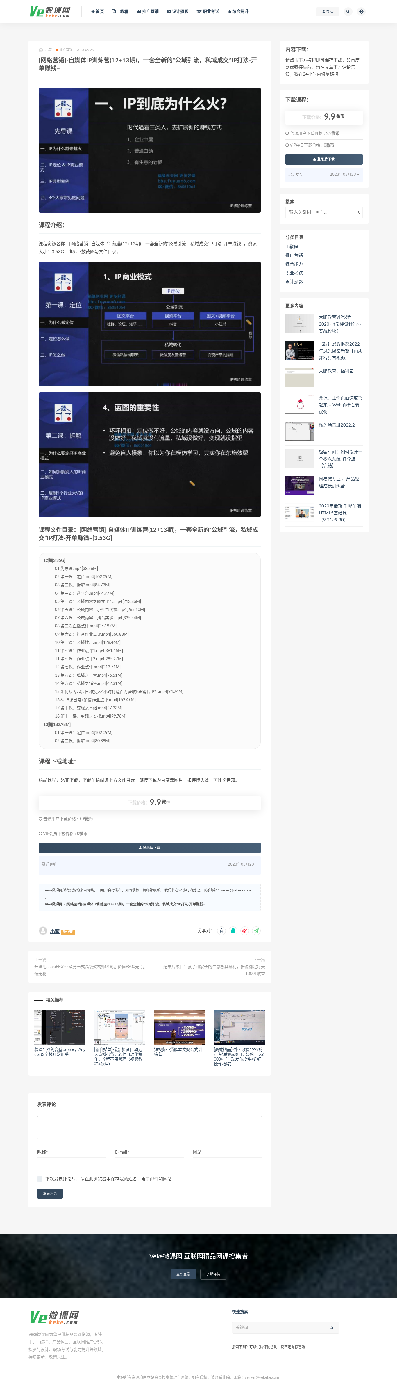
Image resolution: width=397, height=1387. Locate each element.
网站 (197, 1152)
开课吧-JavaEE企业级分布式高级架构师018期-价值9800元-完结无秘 (89, 970)
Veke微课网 (53, 904)
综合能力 (294, 264)
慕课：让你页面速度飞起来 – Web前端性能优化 (340, 405)
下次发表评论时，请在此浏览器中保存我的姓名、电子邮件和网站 (108, 1179)
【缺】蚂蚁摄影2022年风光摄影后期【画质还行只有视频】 (340, 351)
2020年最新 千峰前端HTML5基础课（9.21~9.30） (340, 513)
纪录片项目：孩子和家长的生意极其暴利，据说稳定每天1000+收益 (214, 970)
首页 (99, 12)
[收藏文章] (221, 930)
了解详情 (213, 1274)
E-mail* (122, 1152)
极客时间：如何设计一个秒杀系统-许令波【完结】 (340, 459)
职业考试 (210, 12)
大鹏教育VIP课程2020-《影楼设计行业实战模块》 (340, 324)
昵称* (42, 1152)
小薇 (55, 931)
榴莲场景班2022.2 (337, 425)
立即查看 (183, 1274)
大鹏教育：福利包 (336, 371)
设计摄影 (179, 12)
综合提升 (240, 12)
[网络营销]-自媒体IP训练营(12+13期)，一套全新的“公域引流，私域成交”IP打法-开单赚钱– (135, 904)
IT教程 (122, 12)
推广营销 (150, 12)
